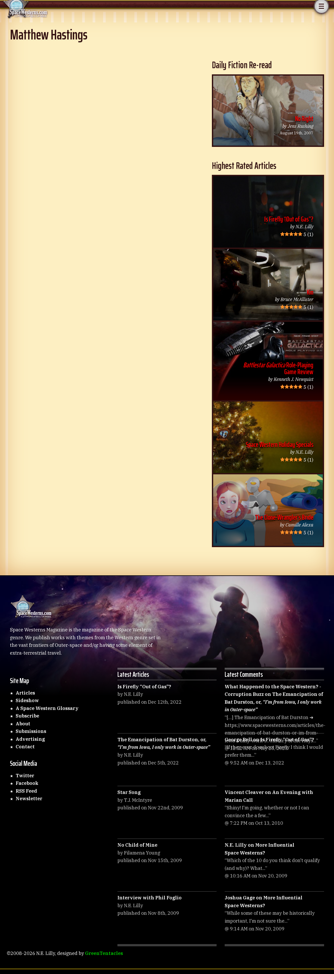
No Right (304, 118)
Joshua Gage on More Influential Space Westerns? (263, 902)
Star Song (129, 792)
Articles (25, 693)
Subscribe (27, 716)
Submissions (31, 731)
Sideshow (27, 700)
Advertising (30, 739)
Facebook (27, 783)
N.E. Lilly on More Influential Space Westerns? (259, 849)
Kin (310, 292)
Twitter (25, 776)
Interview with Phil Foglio (149, 898)
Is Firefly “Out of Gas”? (288, 219)
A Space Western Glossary (47, 708)
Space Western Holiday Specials (279, 444)
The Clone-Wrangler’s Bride (284, 517)
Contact (25, 747)
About (23, 724)
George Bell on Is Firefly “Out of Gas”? (269, 740)
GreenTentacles (104, 953)
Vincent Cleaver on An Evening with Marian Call (269, 796)
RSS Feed (26, 791)
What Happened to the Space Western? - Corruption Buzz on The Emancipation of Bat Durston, (274, 698)
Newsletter (29, 799)
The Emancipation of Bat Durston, (163, 743)
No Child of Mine (137, 845)
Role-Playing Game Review (278, 368)
